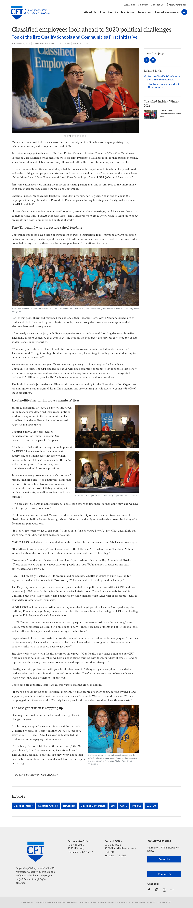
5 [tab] (75, 135)
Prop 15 (77, 43)
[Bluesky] (172, 890)
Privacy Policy (27, 902)
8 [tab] (83, 135)
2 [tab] (67, 135)
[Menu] (190, 12)
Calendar (143, 4)
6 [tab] (78, 135)
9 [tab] (85, 135)
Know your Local (178, 4)
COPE (67, 43)
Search (184, 12)
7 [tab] (80, 135)
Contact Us (157, 4)
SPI (59, 43)
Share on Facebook (146, 60)
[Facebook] (149, 890)
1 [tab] (65, 135)
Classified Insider (23, 805)
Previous (18, 90)
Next (132, 90)
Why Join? (129, 4)
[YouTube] (164, 890)
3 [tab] (70, 135)
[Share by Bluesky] (153, 60)
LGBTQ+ (88, 43)
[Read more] (75, 90)
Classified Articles (48, 805)
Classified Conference (43, 43)
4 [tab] (72, 135)
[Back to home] (29, 10)
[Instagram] (156, 890)
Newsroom (69, 805)
